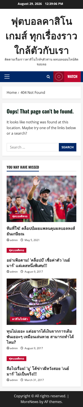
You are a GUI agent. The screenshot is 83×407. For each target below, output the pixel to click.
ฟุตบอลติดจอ (19, 216)
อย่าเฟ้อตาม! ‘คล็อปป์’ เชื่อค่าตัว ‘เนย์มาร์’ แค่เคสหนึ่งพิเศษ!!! (38, 262)
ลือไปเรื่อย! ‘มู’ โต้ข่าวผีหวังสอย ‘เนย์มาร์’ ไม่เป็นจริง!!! (38, 371)
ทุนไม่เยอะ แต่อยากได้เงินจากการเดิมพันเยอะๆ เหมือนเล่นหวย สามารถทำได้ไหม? (40, 336)
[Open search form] (48, 76)
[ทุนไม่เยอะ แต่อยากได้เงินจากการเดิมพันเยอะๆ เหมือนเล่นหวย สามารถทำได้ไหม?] (41, 302)
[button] (7, 76)
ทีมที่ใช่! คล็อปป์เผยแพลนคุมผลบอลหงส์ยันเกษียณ (41, 230)
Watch (72, 76)
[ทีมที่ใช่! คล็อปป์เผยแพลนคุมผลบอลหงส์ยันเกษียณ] (41, 199)
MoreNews (30, 401)
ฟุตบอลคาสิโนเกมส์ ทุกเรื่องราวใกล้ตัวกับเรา (41, 35)
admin (14, 240)
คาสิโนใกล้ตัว (20, 319)
